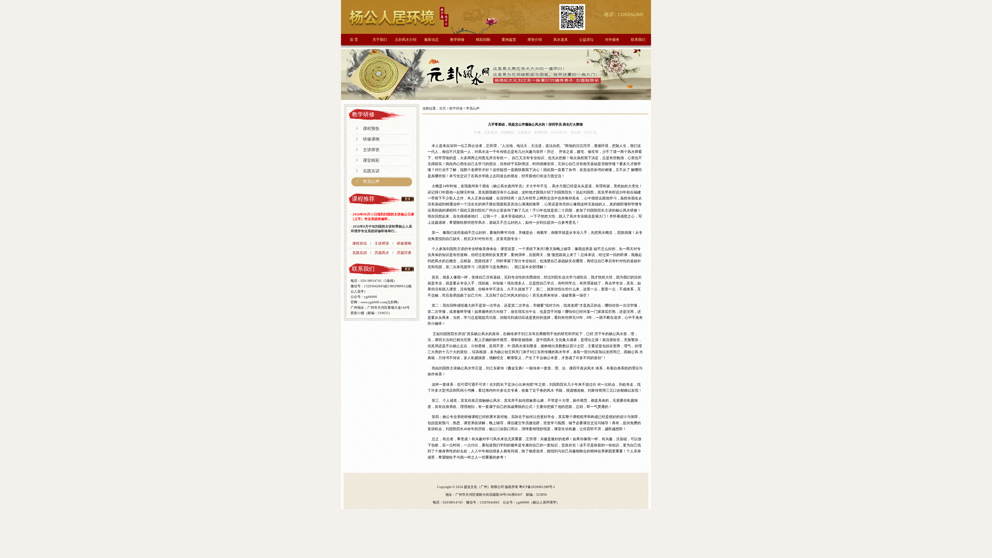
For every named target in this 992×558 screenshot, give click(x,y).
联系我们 (638, 40)
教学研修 (457, 40)
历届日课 (404, 253)
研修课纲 (371, 139)
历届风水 (382, 253)
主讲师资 (371, 150)
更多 (408, 199)
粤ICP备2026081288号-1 (537, 487)
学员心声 (371, 181)
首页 (442, 108)
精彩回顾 (483, 40)
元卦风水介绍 (405, 40)
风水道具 (560, 40)
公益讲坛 (586, 40)
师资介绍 (535, 40)
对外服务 (612, 40)
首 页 (354, 40)
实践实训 (371, 171)
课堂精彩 (371, 160)
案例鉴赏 (509, 40)
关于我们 (380, 40)
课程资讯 (359, 243)
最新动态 (431, 40)
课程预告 (371, 128)
